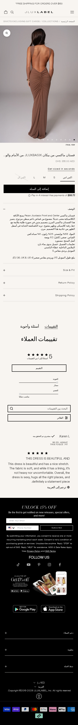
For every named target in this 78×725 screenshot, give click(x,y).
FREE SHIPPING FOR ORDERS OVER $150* (39, 3)
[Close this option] (39, 696)
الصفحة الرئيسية (68, 21)
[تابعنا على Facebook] (60, 565)
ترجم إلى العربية (56, 487)
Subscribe (57, 528)
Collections (50, 21)
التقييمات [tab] (51, 326)
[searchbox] (42, 408)
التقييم (39, 368)
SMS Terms (50, 551)
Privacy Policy (33, 551)
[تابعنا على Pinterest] (39, 565)
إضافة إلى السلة (39, 189)
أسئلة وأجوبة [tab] (29, 326)
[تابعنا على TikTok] (18, 565)
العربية (41, 686)
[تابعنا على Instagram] (49, 565)
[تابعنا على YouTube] (29, 565)
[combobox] (10, 528)
